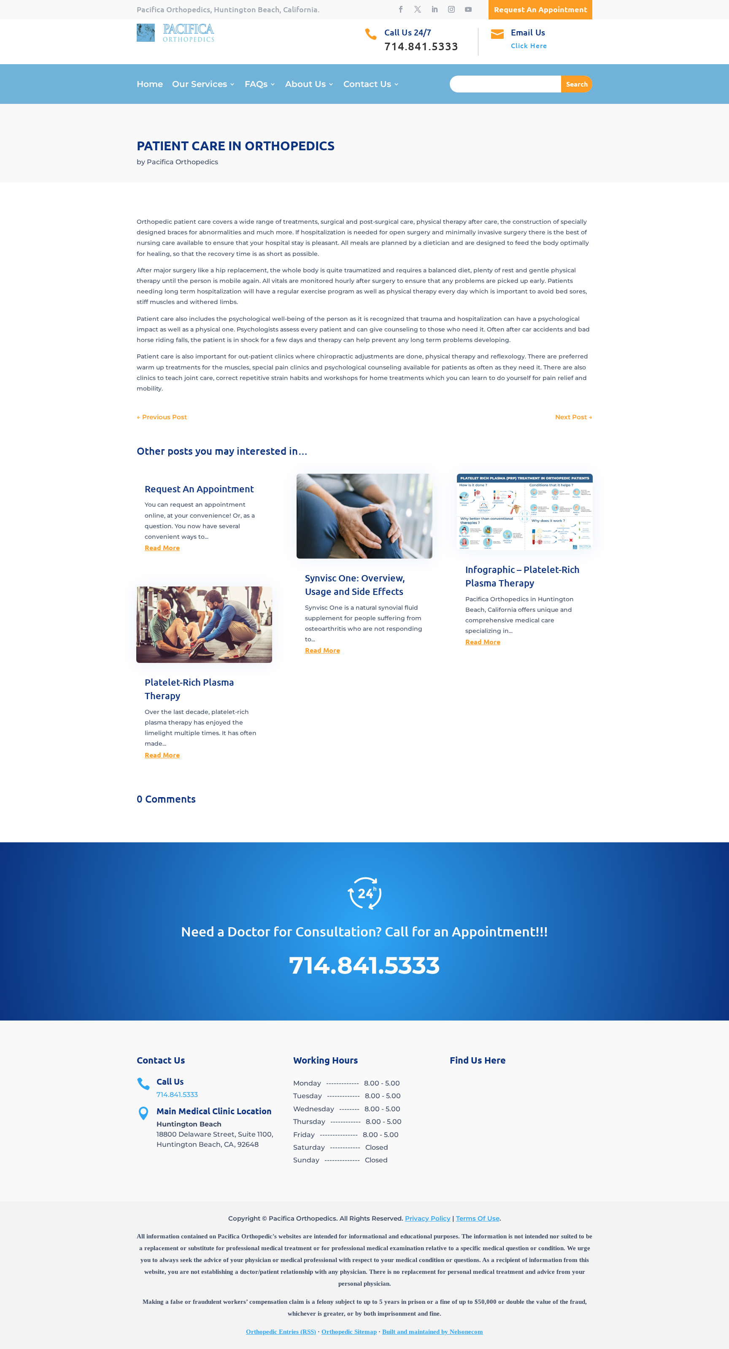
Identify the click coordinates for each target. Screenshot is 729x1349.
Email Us (528, 32)
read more (162, 547)
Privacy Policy (428, 1218)
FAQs (256, 85)
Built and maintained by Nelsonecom (432, 1331)
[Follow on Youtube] (468, 9)
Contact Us (367, 85)
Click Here (529, 45)
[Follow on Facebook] (401, 9)
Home (150, 85)
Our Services (199, 85)
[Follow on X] (417, 9)
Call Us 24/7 (407, 32)
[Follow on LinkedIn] (434, 9)
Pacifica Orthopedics (182, 162)
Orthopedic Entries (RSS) (281, 1331)
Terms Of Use (478, 1218)
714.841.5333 (177, 1095)
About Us (305, 85)
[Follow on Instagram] (451, 9)
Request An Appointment (199, 488)
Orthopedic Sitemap (349, 1331)
